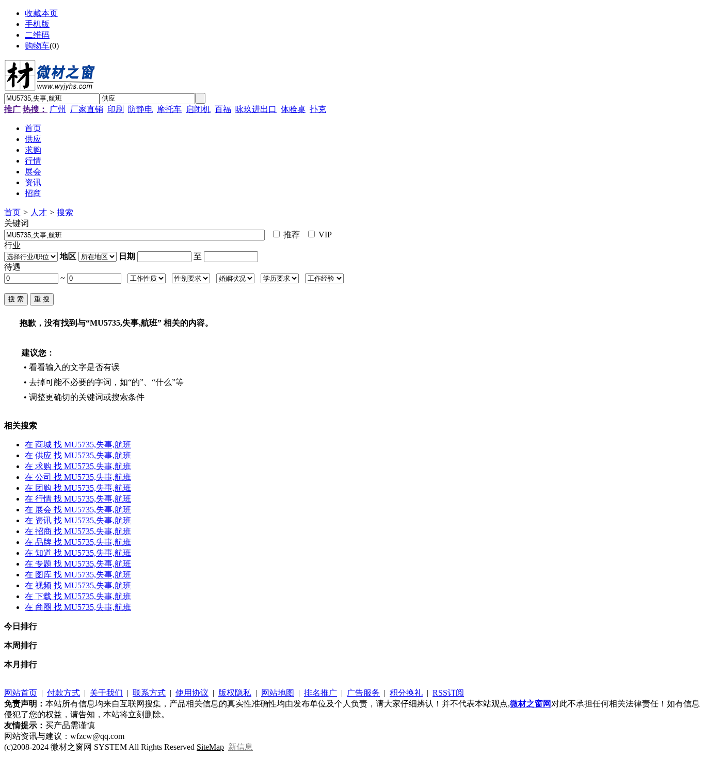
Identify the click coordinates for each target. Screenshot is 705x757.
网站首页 (20, 692)
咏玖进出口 (256, 109)
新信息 (240, 747)
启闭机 (198, 109)
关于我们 (106, 692)
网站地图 (277, 692)
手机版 (37, 24)
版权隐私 (234, 692)
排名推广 (320, 692)
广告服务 (363, 692)
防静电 (140, 109)
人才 (38, 212)
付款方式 (63, 692)
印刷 (115, 109)
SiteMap (210, 747)
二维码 (37, 34)
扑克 (318, 109)
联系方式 (149, 692)
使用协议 (192, 692)
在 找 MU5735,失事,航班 (78, 444)
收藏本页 (41, 13)
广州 (58, 109)
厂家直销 (86, 109)
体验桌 (293, 109)
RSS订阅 (448, 692)
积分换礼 (406, 692)
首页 (12, 212)
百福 (223, 109)
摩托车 (169, 109)
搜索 (65, 212)
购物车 (37, 45)
